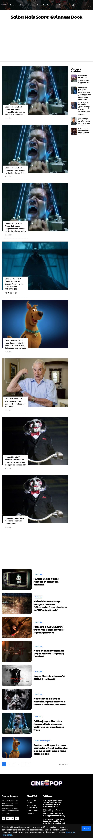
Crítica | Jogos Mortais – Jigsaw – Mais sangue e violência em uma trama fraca (49, 725)
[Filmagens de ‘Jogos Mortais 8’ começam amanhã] (17, 579)
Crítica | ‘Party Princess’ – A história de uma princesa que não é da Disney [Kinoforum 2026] (54, 813)
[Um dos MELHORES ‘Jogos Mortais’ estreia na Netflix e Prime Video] (35, 149)
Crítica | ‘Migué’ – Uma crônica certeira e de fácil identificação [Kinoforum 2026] (52, 803)
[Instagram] (8, 818)
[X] (12, 818)
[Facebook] (3, 818)
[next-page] (29, 764)
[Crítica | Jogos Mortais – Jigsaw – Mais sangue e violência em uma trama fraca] (17, 723)
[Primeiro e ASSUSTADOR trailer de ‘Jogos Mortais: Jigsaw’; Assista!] (17, 627)
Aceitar (86, 828)
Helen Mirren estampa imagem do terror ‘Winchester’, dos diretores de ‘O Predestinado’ (50, 606)
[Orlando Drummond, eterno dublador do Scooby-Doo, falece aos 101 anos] (35, 382)
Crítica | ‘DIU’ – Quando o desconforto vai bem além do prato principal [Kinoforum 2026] (54, 822)
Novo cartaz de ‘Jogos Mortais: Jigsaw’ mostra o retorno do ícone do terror (50, 701)
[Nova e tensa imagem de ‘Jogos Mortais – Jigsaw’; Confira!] (17, 651)
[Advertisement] (46, 40)
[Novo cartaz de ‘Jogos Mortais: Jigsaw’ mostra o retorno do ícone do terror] (17, 699)
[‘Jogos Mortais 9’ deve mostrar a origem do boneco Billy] (35, 499)
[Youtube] (17, 818)
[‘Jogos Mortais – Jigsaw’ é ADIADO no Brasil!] (17, 675)
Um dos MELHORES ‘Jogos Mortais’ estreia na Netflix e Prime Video (15, 170)
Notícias (38, 574)
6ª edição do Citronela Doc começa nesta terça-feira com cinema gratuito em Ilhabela (83, 80)
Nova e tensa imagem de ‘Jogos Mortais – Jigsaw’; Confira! (49, 653)
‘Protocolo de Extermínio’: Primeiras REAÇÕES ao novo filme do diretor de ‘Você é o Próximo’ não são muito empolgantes (84, 93)
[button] (72, 4)
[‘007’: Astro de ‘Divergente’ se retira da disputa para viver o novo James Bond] (74, 121)
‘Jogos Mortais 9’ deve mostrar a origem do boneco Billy (14, 520)
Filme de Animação (42, 741)
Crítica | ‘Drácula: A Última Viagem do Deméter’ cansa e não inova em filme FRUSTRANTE (14, 284)
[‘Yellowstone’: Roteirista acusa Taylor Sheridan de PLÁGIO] (74, 131)
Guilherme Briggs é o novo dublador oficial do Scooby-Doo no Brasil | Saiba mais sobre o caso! (51, 749)
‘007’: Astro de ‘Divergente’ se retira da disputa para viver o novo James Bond (84, 121)
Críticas (38, 717)
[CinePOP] (4, 5)
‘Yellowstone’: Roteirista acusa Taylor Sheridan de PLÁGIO (83, 131)
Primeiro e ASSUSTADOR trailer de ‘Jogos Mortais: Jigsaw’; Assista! (49, 629)
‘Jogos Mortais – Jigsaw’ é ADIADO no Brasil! (49, 677)
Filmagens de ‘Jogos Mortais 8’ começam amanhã (46, 581)
